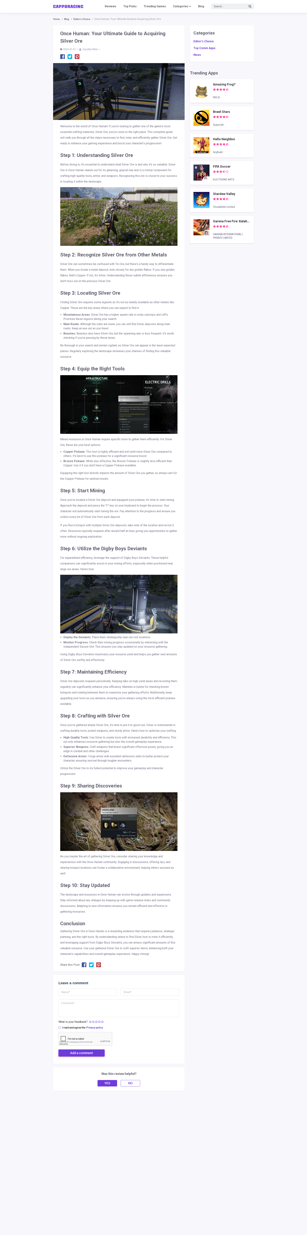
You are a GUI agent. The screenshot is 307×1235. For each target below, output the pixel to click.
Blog (201, 6)
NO (130, 1083)
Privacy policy (94, 1027)
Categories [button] (180, 6)
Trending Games (155, 6)
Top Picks (130, 6)
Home (56, 19)
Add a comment (81, 1053)
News (197, 55)
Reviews (110, 6)
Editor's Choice (81, 19)
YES (107, 1083)
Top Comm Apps (204, 48)
